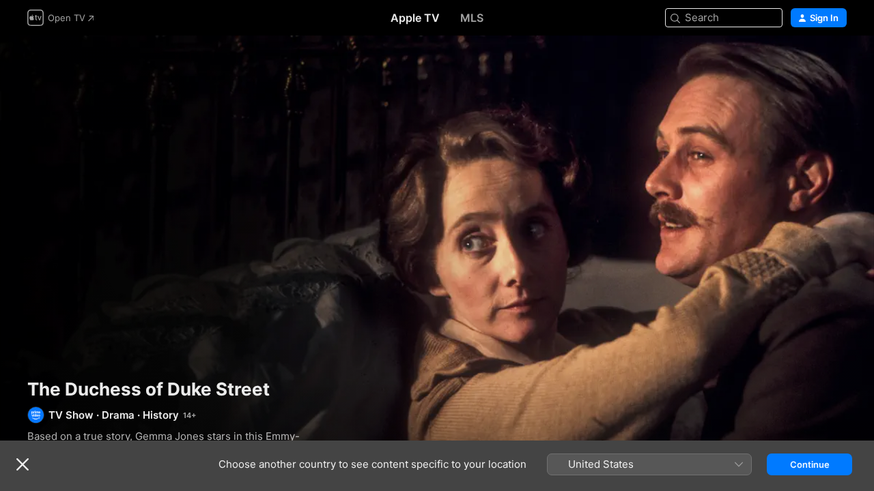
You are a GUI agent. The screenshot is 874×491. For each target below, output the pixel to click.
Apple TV (415, 18)
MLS (471, 18)
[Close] (22, 464)
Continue (810, 464)
